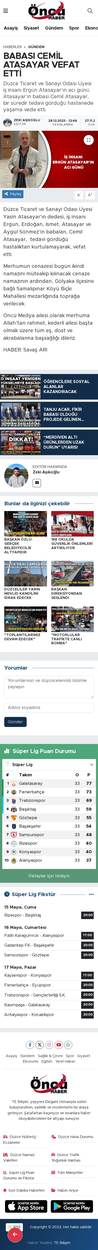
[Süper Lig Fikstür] (91, 894)
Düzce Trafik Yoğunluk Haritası (65, 1157)
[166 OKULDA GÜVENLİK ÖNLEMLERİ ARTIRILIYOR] (72, 524)
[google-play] (72, 1207)
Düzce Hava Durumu (75, 1137)
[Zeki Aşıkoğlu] (16, 475)
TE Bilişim (62, 1243)
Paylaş (15, 194)
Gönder (15, 722)
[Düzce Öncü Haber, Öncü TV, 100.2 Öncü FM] (47, 11)
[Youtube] (59, 1045)
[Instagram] (49, 1045)
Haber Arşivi (68, 1190)
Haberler (12, 47)
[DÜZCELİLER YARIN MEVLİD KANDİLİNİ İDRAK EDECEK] (25, 573)
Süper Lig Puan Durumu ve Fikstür (19, 1175)
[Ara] (90, 11)
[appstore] (27, 1207)
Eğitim (46, 1061)
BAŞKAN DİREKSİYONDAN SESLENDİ (66, 594)
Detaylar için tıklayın (49, 876)
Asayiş (11, 28)
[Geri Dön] (15, 1234)
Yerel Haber (65, 1061)
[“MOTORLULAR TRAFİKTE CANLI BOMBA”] (72, 619)
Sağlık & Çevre (50, 1056)
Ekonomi (30, 1061)
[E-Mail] (37, 483)
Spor (74, 28)
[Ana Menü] (5, 11)
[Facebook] (30, 1045)
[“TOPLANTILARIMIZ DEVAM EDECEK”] (25, 619)
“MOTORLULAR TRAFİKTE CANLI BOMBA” (66, 639)
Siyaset (31, 28)
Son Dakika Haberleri (26, 1190)
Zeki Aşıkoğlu (46, 472)
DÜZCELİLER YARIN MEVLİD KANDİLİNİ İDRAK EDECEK (22, 594)
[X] (39, 1045)
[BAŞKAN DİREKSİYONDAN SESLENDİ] (72, 573)
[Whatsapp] (68, 1045)
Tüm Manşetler (70, 1173)
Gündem (54, 28)
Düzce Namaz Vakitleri (19, 1157)
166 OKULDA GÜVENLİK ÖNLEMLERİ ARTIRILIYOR (72, 544)
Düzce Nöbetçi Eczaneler (19, 1139)
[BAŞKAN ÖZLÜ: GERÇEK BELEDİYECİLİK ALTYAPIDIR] (25, 524)
